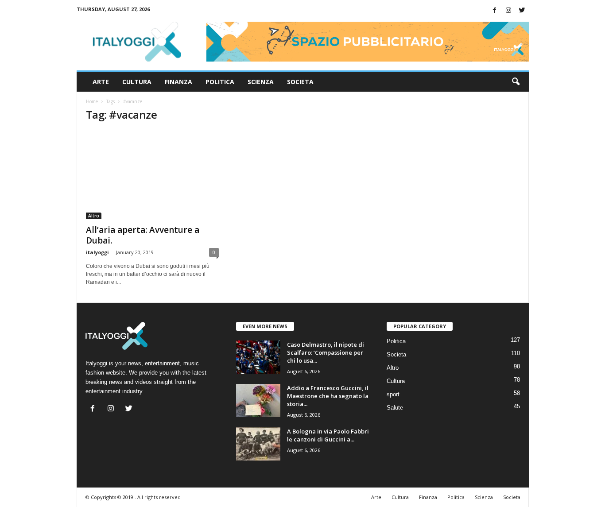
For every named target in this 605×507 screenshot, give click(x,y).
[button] (515, 82)
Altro (93, 216)
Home (92, 101)
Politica (220, 81)
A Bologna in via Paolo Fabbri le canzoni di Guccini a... (328, 435)
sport (393, 394)
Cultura (136, 81)
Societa (300, 81)
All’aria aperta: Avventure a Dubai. (142, 235)
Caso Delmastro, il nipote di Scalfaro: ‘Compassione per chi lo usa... (325, 352)
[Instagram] (508, 10)
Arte (101, 81)
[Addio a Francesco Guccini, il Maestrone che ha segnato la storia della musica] (258, 400)
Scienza (261, 81)
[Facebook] (494, 10)
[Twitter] (522, 10)
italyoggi (97, 252)
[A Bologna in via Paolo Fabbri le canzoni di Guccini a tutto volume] (258, 444)
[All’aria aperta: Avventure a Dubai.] (152, 175)
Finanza (178, 81)
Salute (395, 407)
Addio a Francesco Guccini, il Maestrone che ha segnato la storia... (327, 396)
